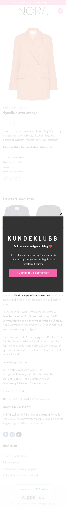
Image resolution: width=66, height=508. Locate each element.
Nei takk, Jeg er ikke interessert (33, 295)
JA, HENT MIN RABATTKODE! (33, 273)
